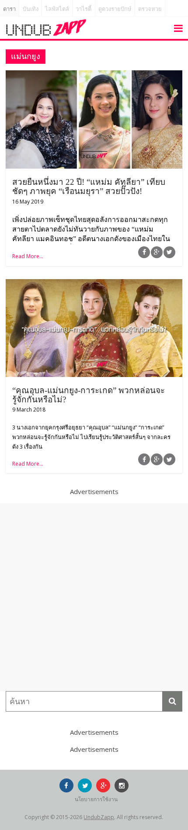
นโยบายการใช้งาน (96, 799)
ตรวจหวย (150, 9)
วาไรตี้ (83, 9)
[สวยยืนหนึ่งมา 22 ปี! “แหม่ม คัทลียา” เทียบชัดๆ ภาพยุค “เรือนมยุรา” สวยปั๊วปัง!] (94, 75)
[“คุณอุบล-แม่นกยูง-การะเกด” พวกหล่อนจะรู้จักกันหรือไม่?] (94, 284)
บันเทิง (30, 9)
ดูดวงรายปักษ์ (115, 9)
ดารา (9, 9)
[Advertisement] (94, 597)
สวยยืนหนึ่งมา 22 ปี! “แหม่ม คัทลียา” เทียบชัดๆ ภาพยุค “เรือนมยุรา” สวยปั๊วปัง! (88, 186)
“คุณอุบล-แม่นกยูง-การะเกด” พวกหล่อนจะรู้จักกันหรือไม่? (88, 395)
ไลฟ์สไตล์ (57, 9)
